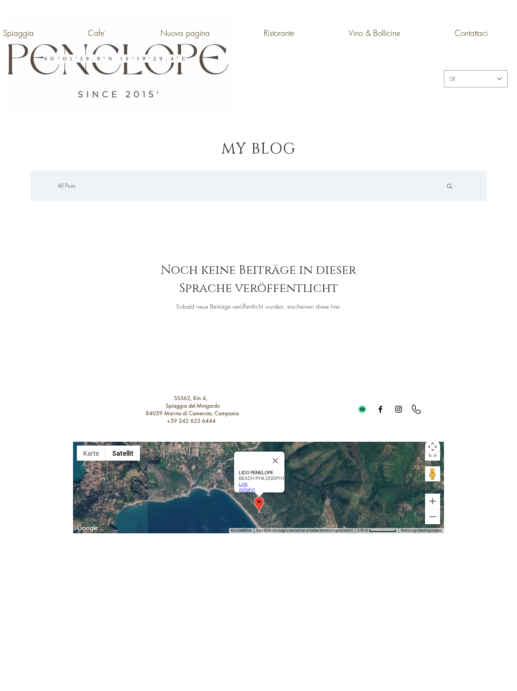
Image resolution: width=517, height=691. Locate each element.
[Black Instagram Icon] (398, 409)
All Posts (66, 185)
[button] (449, 187)
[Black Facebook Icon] (380, 409)
